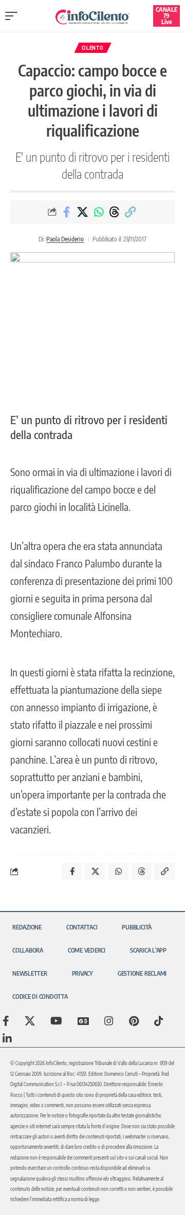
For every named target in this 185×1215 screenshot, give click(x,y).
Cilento (93, 48)
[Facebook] (6, 1021)
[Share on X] (83, 212)
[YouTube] (56, 1021)
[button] (14, 16)
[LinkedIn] (7, 1038)
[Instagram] (109, 1021)
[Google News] (83, 1021)
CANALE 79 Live (166, 16)
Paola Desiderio (65, 239)
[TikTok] (159, 1021)
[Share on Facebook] (67, 212)
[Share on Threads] (114, 212)
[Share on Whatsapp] (98, 212)
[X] (30, 1021)
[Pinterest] (133, 1021)
